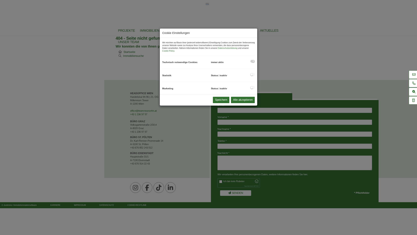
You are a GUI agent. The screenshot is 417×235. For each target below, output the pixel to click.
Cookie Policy (168, 51)
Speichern (221, 99)
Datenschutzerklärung (227, 48)
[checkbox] (252, 61)
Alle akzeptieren (243, 99)
